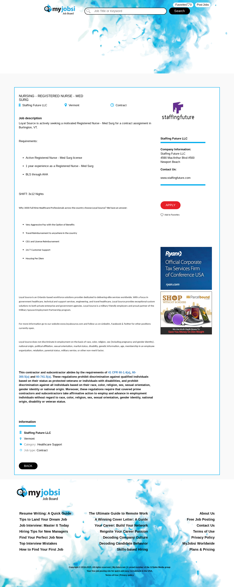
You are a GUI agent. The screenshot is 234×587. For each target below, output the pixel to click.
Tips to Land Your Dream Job (43, 519)
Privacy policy (127, 575)
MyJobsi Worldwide (198, 543)
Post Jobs (203, 4)
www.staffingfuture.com (175, 177)
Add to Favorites (172, 215)
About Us (207, 513)
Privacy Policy (203, 537)
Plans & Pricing (202, 549)
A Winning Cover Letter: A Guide (121, 519)
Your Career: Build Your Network (121, 525)
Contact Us (206, 525)
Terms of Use (204, 531)
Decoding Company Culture (125, 537)
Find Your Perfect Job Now (41, 537)
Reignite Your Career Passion (124, 531)
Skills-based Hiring (132, 549)
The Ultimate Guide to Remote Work (118, 513)
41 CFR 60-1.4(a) (119, 372)
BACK (28, 466)
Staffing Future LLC (174, 138)
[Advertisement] (117, 41)
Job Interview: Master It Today (44, 525)
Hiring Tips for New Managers (43, 531)
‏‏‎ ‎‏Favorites (183, 4)
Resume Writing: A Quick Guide (45, 513)
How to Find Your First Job (41, 549)
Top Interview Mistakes (38, 543)
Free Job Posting (201, 519)
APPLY (170, 205)
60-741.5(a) (43, 376)
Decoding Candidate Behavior (123, 543)
